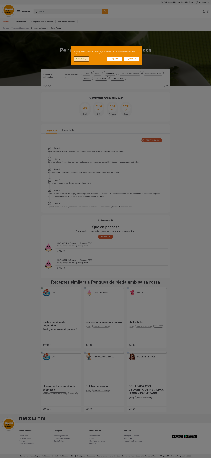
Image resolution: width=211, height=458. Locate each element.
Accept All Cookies (131, 59)
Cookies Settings (81, 59)
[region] (106, 55)
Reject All (115, 59)
